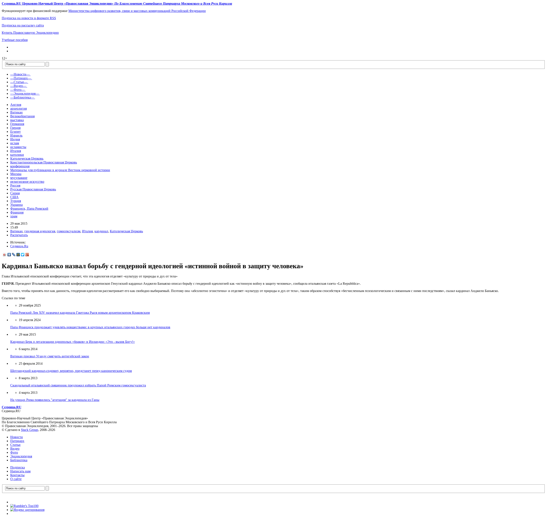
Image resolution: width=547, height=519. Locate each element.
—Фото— (17, 89)
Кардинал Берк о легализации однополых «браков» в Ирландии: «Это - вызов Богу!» (72, 342)
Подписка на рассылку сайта (23, 25)
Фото (14, 452)
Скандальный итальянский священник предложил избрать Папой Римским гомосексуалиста (78, 385)
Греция (15, 128)
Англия (15, 104)
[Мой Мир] (18, 254)
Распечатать (19, 235)
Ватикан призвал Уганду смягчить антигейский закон (49, 356)
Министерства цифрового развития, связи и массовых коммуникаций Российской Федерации (137, 11)
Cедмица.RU (11, 407)
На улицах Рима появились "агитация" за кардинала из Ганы (54, 400)
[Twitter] (23, 254)
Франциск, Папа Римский (29, 208)
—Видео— (18, 86)
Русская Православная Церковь (33, 189)
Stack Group (29, 430)
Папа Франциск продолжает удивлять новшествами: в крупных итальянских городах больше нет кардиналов (90, 327)
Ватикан (16, 112)
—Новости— (20, 74)
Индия (15, 139)
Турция (15, 201)
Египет (15, 131)
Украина (16, 204)
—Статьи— (18, 82)
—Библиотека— (22, 97)
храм (13, 216)
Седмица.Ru (19, 246)
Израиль (16, 135)
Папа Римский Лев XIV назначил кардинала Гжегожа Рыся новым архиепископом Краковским (80, 312)
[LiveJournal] (14, 254)
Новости (16, 437)
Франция (17, 212)
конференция (19, 166)
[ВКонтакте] (9, 254)
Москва (15, 174)
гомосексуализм (68, 231)
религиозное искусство (27, 181)
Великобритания (22, 116)
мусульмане (18, 178)
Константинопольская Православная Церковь (43, 162)
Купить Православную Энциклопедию (30, 32)
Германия (17, 124)
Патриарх (17, 441)
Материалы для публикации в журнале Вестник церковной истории (60, 170)
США (14, 197)
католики (17, 154)
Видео (14, 448)
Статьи (15, 445)
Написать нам (20, 471)
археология (18, 108)
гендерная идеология (39, 231)
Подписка (17, 467)
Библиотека (18, 460)
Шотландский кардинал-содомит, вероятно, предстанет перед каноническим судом (71, 371)
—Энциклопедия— (24, 93)
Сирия (15, 193)
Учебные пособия (15, 40)
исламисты (18, 147)
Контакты (17, 475)
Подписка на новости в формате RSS (29, 18)
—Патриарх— (20, 78)
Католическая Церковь (26, 158)
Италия (15, 151)
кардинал (101, 231)
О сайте (16, 479)
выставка (17, 120)
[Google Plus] (27, 254)
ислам (14, 143)
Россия (15, 185)
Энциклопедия (21, 456)
